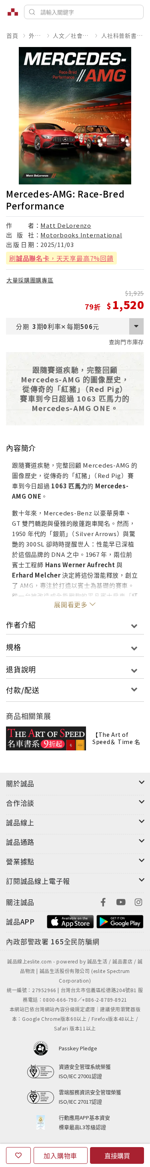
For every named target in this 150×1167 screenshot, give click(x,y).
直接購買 (117, 1155)
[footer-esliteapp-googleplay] (120, 920)
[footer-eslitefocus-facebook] (103, 901)
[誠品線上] (12, 12)
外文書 (35, 35)
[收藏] (18, 1155)
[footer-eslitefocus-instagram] (138, 901)
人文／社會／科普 (71, 35)
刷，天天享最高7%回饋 (61, 258)
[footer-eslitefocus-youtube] (120, 901)
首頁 (12, 35)
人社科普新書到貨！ (122, 35)
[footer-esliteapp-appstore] (70, 920)
